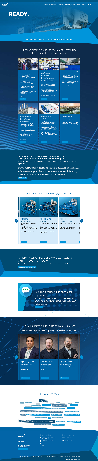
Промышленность (55, 414)
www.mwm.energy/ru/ (23, 446)
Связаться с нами (23, 448)
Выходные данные (27, 456)
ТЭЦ (49, 417)
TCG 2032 (44, 403)
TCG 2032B (52, 401)
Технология (59, 4)
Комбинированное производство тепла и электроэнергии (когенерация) (42, 411)
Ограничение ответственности (39, 456)
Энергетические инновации (69, 420)
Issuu (43, 445)
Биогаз (73, 403)
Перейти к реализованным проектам (27, 267)
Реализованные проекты (70, 4)
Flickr (43, 447)
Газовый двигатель (58, 406)
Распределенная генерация (67, 414)
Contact (23, 403)
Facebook (43, 442)
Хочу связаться (39, 306)
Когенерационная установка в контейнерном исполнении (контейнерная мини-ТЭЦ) (45, 409)
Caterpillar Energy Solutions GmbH (68, 438)
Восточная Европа (47, 406)
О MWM (78, 4)
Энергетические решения (49, 4)
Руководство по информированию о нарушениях (70, 456)
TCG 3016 (57, 403)
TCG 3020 (69, 403)
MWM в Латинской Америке (66, 440)
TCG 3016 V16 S (66, 401)
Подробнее (22, 98)
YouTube (43, 443)
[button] (81, 221)
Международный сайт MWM (67, 437)
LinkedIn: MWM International (47, 440)
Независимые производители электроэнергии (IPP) (40, 414)
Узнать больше (22, 177)
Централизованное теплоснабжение (38, 420)
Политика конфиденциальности (53, 456)
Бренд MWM (27, 406)
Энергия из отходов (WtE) (56, 422)
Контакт (26, 414)
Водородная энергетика (37, 406)
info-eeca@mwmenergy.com (24, 445)
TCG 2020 (35, 402)
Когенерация (67, 409)
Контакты (84, 4)
